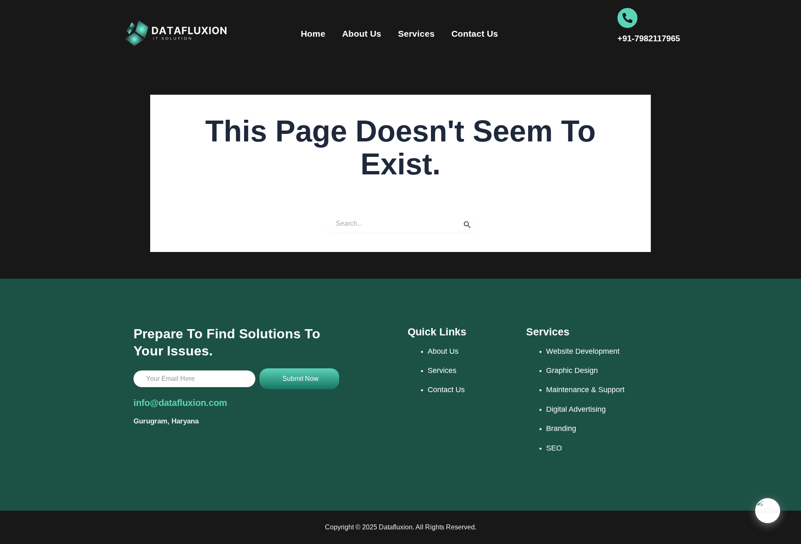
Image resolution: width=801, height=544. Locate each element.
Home (313, 33)
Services (416, 33)
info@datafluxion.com (180, 403)
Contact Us (474, 33)
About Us (361, 33)
